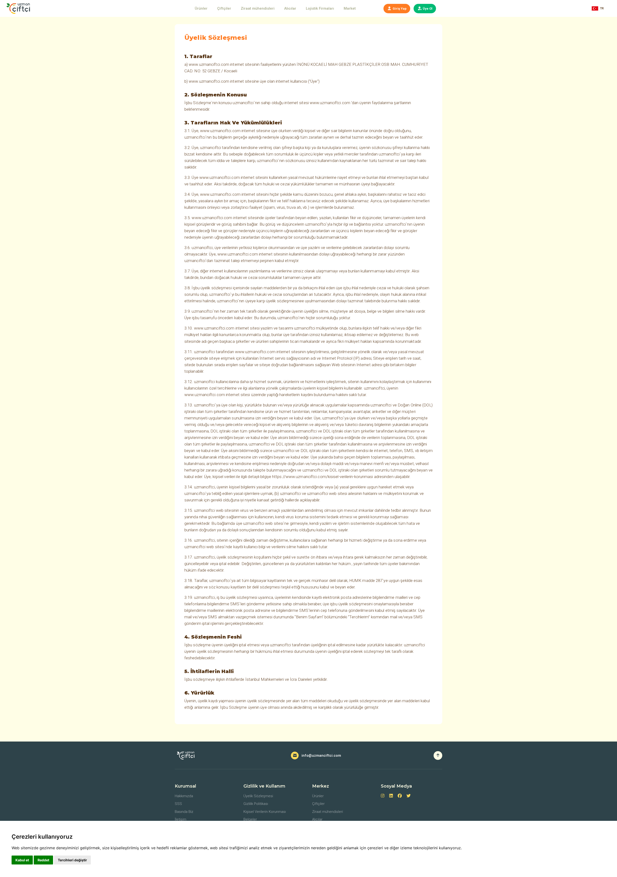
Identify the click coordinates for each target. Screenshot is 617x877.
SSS (178, 804)
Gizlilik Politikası (255, 804)
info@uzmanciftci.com (321, 755)
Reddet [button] (43, 860)
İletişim (180, 819)
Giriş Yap (399, 8)
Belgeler (250, 819)
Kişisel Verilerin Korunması (264, 812)
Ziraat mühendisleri (258, 8)
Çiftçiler (224, 8)
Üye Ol (427, 8)
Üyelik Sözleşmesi (258, 796)
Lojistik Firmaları (320, 8)
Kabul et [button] (22, 860)
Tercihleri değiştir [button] (72, 860)
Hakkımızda (184, 796)
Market (350, 8)
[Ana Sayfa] (19, 8)
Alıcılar (290, 8)
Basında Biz (184, 812)
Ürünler (201, 8)
